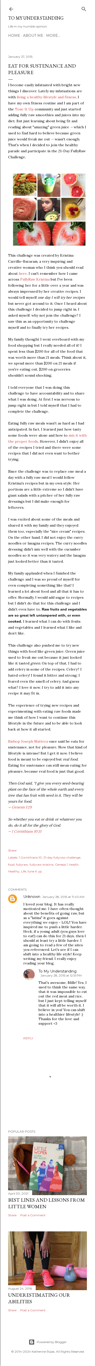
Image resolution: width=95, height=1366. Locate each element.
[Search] (84, 8)
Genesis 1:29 (22, 807)
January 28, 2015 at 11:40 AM (63, 897)
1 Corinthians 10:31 (26, 831)
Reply (28, 1038)
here (23, 273)
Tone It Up (24, 109)
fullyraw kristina (41, 864)
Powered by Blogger (52, 1342)
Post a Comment (33, 1215)
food (11, 864)
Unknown (31, 896)
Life (23, 871)
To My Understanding (36, 18)
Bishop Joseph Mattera (28, 741)
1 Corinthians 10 (30, 857)
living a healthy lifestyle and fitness (46, 97)
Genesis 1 (61, 864)
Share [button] (12, 850)
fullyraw (22, 864)
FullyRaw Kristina (35, 279)
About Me (33, 35)
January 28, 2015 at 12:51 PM (61, 975)
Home (14, 35)
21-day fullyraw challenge (61, 857)
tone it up (35, 871)
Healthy (14, 871)
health (74, 864)
